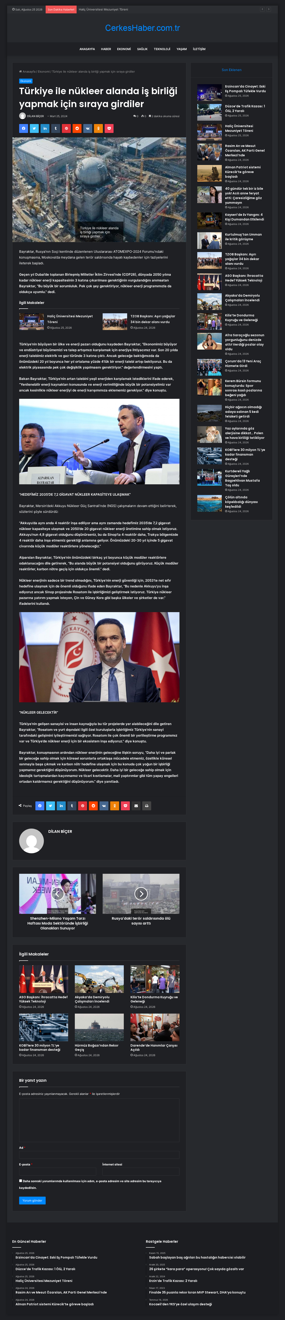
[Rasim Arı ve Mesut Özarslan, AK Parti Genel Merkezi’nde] (209, 152)
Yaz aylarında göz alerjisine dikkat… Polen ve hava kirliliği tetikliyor (245, 433)
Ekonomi (124, 49)
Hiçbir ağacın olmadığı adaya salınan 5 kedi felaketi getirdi (243, 412)
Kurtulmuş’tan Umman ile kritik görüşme (243, 236)
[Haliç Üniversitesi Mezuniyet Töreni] (31, 321)
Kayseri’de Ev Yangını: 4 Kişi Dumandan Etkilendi (244, 217)
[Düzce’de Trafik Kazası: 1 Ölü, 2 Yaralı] (209, 112)
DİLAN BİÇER (35, 116)
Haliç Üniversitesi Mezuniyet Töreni (103, 9)
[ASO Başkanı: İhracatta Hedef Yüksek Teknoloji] (43, 979)
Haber (106, 49)
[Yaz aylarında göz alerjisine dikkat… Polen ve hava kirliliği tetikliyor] (209, 434)
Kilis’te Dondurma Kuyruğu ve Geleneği (154, 999)
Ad (22, 1147)
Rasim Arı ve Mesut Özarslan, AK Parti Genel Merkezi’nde (245, 150)
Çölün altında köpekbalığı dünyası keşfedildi (241, 502)
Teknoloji (162, 49)
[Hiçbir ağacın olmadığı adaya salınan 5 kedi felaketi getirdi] (209, 413)
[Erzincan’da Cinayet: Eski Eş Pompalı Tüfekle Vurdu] (209, 92)
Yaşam (182, 49)
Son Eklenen (232, 70)
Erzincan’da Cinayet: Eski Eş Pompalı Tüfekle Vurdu (245, 88)
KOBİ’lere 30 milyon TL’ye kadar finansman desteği (39, 1047)
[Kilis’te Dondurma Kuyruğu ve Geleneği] (154, 979)
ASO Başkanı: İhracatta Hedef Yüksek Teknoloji (43, 999)
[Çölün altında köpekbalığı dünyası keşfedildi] (209, 503)
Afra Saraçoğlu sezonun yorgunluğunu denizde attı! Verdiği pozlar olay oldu (244, 342)
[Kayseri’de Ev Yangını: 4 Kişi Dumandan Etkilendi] (209, 220)
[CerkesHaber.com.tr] (142, 27)
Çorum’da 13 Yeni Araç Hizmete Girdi (243, 363)
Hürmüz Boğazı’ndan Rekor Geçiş (96, 1047)
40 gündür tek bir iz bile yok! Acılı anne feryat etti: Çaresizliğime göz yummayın (244, 195)
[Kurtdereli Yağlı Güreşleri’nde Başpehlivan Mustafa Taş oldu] (209, 477)
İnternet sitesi (112, 1164)
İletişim (199, 49)
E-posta (26, 1164)
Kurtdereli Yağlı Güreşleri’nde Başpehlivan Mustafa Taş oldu (242, 478)
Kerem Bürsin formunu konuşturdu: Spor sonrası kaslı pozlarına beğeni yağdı (243, 388)
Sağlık (142, 49)
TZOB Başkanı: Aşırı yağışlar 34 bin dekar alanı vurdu (242, 259)
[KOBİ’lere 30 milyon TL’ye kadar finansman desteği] (43, 1027)
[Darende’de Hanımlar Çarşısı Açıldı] (154, 1027)
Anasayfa (87, 49)
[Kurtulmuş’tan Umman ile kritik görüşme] (209, 240)
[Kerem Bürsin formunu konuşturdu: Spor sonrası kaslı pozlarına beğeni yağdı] (209, 387)
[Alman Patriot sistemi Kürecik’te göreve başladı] (209, 173)
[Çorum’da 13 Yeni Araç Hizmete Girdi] (209, 367)
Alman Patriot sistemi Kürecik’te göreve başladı (243, 172)
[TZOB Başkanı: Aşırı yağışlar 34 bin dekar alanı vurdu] (115, 321)
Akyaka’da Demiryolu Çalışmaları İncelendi (92, 999)
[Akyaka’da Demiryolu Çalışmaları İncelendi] (99, 979)
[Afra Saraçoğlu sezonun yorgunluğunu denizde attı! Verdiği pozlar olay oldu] (209, 341)
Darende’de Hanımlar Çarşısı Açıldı (153, 1047)
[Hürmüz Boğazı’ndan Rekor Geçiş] (99, 1027)
